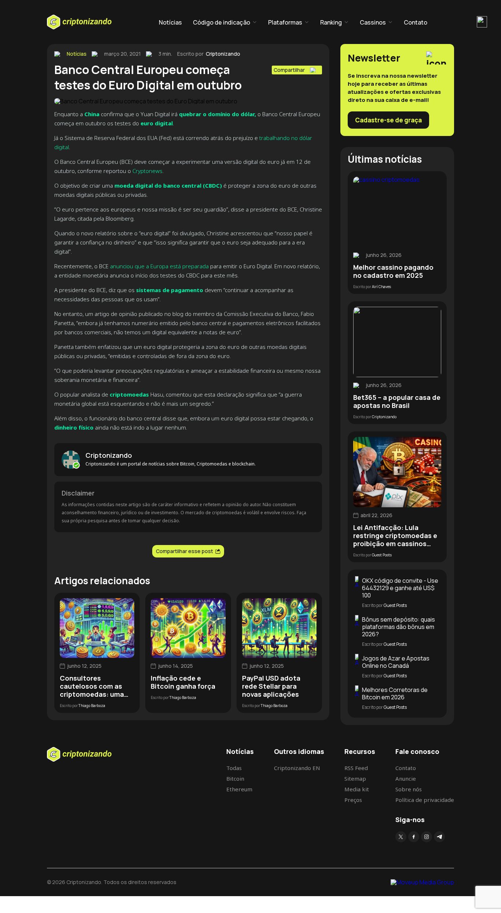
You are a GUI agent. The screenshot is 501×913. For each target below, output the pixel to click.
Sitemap (355, 778)
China (91, 114)
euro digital (156, 123)
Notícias (170, 22)
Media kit (356, 789)
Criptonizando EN (297, 768)
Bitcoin (235, 778)
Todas (234, 768)
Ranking (331, 22)
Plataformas (285, 22)
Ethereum (239, 789)
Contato (415, 22)
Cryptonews (147, 170)
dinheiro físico (74, 427)
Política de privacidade (424, 799)
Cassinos (373, 22)
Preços (353, 799)
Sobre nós (408, 789)
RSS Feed (356, 768)
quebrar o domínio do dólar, (217, 114)
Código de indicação (221, 22)
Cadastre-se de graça (388, 120)
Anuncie (405, 778)
